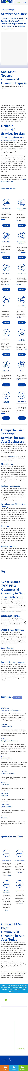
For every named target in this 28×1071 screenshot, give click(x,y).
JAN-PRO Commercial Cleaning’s (9, 140)
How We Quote (6, 1031)
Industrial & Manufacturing (21, 306)
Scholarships (19, 1036)
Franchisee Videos (20, 1031)
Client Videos (19, 1029)
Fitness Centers (6, 273)
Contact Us (6, 1043)
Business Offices (6, 241)
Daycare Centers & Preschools (21, 242)
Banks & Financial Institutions (21, 209)
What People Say (6, 1034)
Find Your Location (17, 697)
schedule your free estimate (18, 972)
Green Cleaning (22, 273)
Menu (25, 2)
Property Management (22, 339)
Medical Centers (6, 339)
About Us (19, 1023)
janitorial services (13, 456)
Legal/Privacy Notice (7, 1048)
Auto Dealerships (6, 208)
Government (6, 305)
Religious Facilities (6, 370)
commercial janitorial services (8, 611)
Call (19, 2)
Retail (21, 370)
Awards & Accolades (21, 1026)
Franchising (6, 1045)
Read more (3, 219)
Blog (18, 1034)
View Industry (6, 225)
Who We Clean (6, 1029)
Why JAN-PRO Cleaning (7, 1026)
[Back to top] (24, 1061)
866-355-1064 (21, 1049)
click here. (16, 991)
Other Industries (22, 401)
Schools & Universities (6, 402)
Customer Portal (7, 1051)
